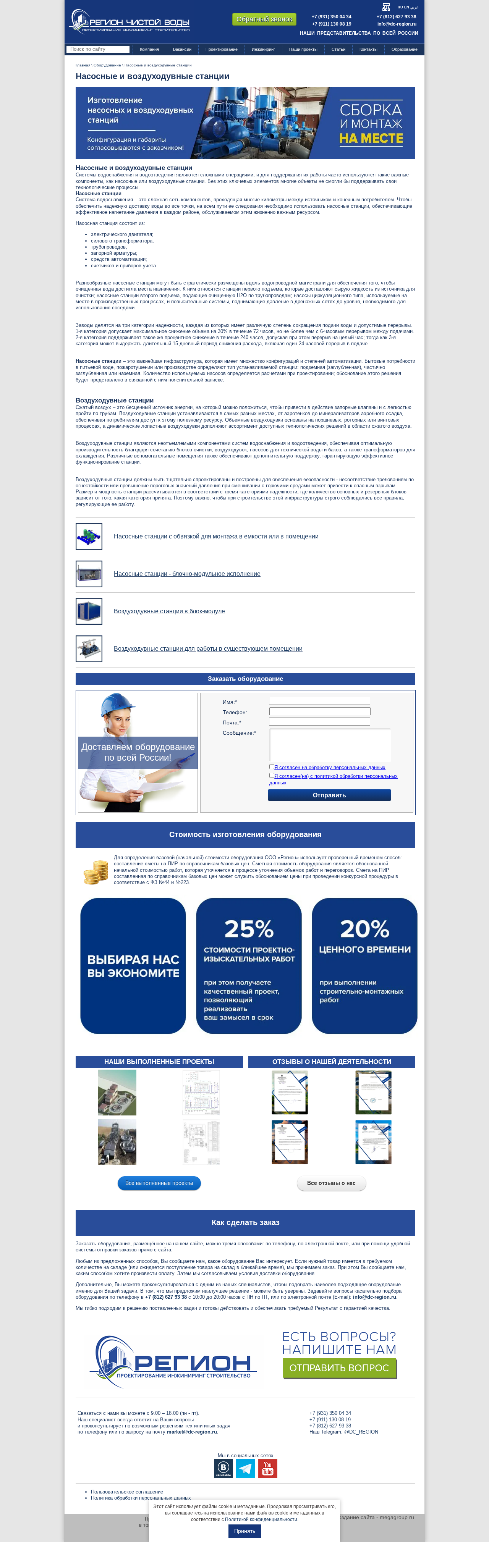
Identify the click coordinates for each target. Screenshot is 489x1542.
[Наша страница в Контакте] (223, 1468)
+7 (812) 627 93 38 (396, 16)
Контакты (368, 49)
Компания (149, 49)
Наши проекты (303, 49)
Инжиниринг (263, 49)
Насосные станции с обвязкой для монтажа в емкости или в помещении (216, 536)
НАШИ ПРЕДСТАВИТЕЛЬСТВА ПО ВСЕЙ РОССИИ (359, 33)
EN (406, 7)
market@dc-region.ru (192, 1432)
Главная (83, 65)
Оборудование (107, 65)
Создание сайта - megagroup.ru (374, 1517)
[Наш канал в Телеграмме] (245, 1468)
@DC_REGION (361, 1432)
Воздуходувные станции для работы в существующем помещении (208, 648)
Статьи (338, 49)
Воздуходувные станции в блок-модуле (169, 611)
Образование (405, 49)
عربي (414, 7)
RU (400, 7)
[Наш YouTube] (267, 1468)
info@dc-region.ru (396, 24)
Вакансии (182, 49)
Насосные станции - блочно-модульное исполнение (187, 574)
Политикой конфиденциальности (261, 1519)
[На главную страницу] (129, 21)
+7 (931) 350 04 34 (331, 16)
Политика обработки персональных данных (141, 1498)
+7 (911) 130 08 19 (331, 24)
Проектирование (222, 49)
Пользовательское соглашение (127, 1492)
